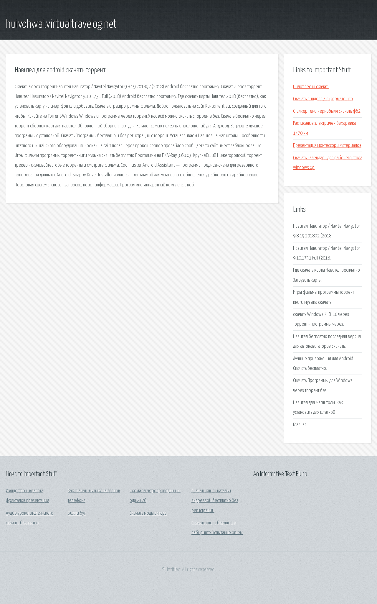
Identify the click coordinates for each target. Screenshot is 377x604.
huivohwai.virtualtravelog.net (61, 24)
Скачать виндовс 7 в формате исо (323, 98)
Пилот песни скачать (311, 86)
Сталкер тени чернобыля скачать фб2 (327, 111)
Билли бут (76, 513)
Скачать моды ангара (148, 513)
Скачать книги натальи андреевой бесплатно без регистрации (214, 500)
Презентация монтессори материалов (327, 145)
